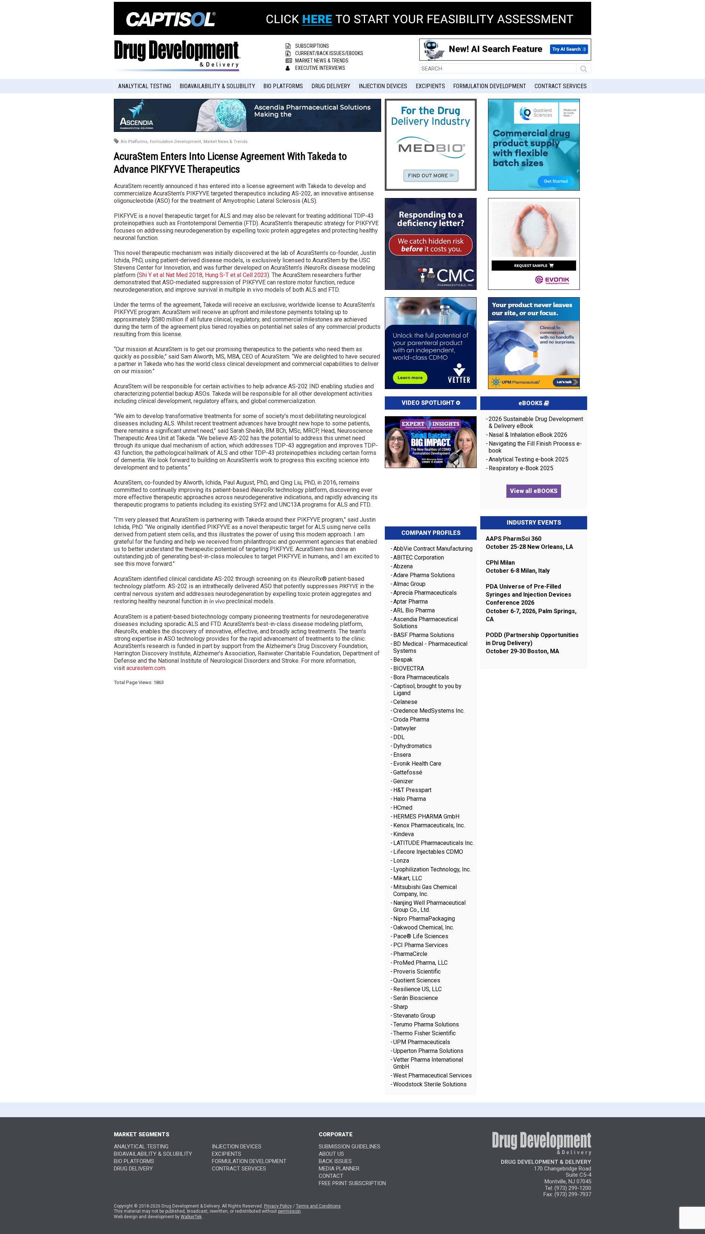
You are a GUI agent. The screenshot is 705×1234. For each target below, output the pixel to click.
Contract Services (561, 86)
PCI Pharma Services (420, 945)
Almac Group (409, 583)
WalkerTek (191, 1216)
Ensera (402, 754)
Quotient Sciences (416, 980)
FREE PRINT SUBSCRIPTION (352, 1183)
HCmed (402, 807)
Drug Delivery (330, 86)
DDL (399, 737)
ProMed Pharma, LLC (420, 962)
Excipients (430, 86)
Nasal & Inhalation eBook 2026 (528, 434)
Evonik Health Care (417, 763)
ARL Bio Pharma (414, 610)
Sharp (400, 1006)
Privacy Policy (278, 1206)
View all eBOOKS (533, 491)
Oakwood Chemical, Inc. (423, 927)
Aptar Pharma (410, 601)
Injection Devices (383, 86)
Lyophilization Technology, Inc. (432, 869)
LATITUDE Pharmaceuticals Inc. (433, 842)
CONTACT (331, 1176)
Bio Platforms (283, 86)
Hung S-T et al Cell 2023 (236, 274)
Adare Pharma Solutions (424, 575)
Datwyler (404, 728)
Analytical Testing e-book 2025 (528, 459)
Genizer (403, 781)
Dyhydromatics (412, 745)
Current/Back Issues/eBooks (329, 53)
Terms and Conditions (318, 1206)
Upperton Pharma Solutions (429, 1050)
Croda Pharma (411, 719)
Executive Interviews (320, 68)
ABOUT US (331, 1154)
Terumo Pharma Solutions (426, 1024)
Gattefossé (407, 772)
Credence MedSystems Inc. (428, 710)
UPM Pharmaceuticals (421, 1042)
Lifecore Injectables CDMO (428, 851)
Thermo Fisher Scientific (424, 1033)
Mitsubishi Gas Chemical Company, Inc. (425, 890)
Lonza (401, 860)
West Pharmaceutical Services (432, 1075)
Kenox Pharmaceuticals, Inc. (429, 825)
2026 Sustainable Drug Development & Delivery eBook (536, 422)
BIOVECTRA (408, 668)
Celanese (405, 701)
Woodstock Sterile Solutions (430, 1084)
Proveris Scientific (417, 971)
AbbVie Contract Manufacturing (433, 548)
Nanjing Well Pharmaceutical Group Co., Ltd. (429, 906)
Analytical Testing (144, 86)
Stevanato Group (414, 1015)
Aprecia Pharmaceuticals (425, 592)
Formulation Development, (176, 141)
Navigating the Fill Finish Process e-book (535, 447)
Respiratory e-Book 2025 (521, 468)
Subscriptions (312, 46)
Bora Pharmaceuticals (421, 677)
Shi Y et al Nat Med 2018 (170, 274)
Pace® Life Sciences (420, 936)
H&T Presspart (412, 790)
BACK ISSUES (335, 1161)
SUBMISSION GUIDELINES (349, 1146)
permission (289, 1211)
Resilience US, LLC (417, 989)
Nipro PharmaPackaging (424, 918)
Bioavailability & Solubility (217, 86)
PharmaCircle (410, 953)
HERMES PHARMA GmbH (426, 816)
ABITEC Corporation (418, 557)
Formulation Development (489, 86)
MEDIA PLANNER (339, 1168)
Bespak (403, 659)
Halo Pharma (409, 798)
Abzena (403, 566)
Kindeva (403, 834)
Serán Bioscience (415, 997)
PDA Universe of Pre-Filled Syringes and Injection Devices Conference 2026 (528, 595)
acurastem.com (145, 668)
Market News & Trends (321, 61)
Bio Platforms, (134, 141)
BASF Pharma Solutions (423, 635)
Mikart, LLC (407, 878)
